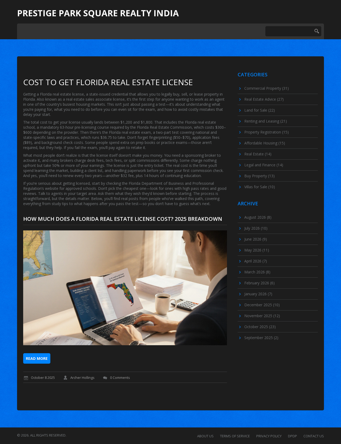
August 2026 (257, 217)
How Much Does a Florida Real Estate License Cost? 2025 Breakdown (122, 218)
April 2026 (255, 261)
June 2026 (255, 239)
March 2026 (257, 271)
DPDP (292, 436)
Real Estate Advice (264, 99)
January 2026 (258, 293)
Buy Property (259, 175)
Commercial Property (266, 88)
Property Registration (266, 132)
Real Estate (257, 153)
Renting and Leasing (265, 121)
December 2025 (262, 304)
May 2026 (256, 250)
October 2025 (260, 326)
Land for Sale (259, 110)
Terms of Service (235, 436)
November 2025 (262, 315)
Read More (37, 358)
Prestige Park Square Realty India (98, 13)
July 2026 (255, 228)
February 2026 (259, 282)
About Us (205, 436)
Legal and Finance (263, 164)
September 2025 (261, 337)
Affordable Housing (264, 143)
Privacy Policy (269, 436)
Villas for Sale (259, 186)
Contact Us (313, 436)
